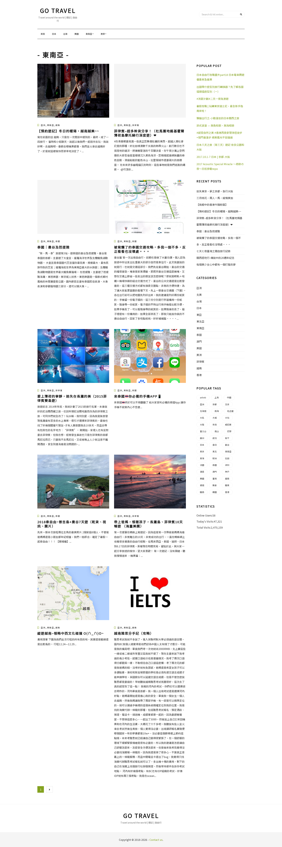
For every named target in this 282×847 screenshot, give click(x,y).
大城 (214, 417)
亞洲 (43, 125)
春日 (214, 444)
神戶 (227, 471)
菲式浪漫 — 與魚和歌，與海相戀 (215, 125)
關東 (227, 485)
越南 (57, 125)
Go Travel (58, 10)
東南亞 (89, 33)
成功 (214, 438)
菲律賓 (135, 125)
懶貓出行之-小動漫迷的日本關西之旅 (217, 118)
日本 (54, 33)
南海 (217, 411)
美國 (76, 33)
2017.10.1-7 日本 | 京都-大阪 (213, 157)
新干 (227, 438)
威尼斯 (228, 424)
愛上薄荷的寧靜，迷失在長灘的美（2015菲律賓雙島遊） (72, 398)
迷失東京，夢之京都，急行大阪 (214, 191)
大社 (227, 417)
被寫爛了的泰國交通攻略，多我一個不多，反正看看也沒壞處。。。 (150, 249)
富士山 (203, 431)
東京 (202, 451)
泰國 (57, 241)
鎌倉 (214, 485)
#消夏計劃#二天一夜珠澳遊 (212, 99)
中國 (229, 397)
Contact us (156, 840)
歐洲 (214, 458)
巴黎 (229, 431)
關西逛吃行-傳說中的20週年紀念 (215, 258)
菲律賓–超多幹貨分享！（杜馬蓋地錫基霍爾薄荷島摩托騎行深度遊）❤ (149, 133)
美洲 (199, 355)
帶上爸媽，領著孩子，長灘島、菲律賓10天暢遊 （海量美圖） (148, 523)
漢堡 (202, 471)
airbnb (203, 397)
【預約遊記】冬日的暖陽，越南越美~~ (68, 131)
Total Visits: (203, 527)
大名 (202, 417)
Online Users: (204, 515)
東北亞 (200, 321)
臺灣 (214, 478)
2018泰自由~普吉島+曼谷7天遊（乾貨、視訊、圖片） (71, 523)
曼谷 (227, 444)
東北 (214, 451)
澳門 (199, 341)
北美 (199, 295)
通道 (202, 485)
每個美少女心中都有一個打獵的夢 (216, 264)
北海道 (203, 411)
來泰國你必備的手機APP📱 (138, 396)
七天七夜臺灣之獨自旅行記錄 (213, 251)
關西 (202, 492)
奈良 (214, 424)
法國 (202, 465)
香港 (199, 375)
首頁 (43, 33)
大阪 (202, 424)
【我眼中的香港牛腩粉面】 (212, 205)
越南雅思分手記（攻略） (134, 633)
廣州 (202, 438)
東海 (202, 458)
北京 (227, 404)
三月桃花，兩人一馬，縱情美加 (214, 198)
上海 (216, 397)
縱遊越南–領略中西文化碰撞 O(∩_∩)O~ (70, 633)
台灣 (65, 33)
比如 (227, 458)
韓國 (214, 492)
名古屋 (230, 411)
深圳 (227, 465)
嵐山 (217, 431)
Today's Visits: (205, 521)
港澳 (103, 33)
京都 (214, 404)
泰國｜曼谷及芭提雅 (53, 247)
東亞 (199, 315)
